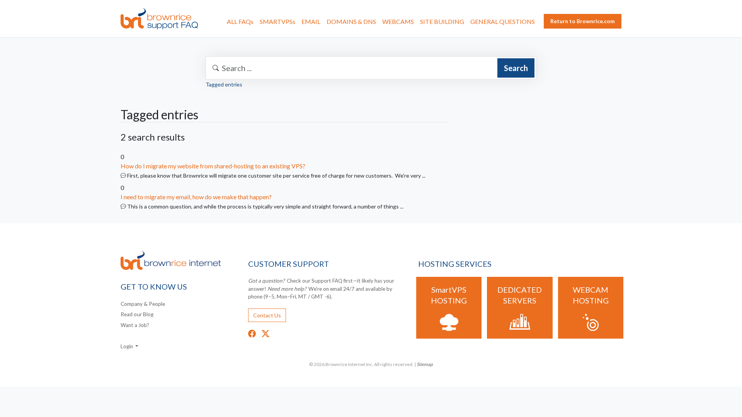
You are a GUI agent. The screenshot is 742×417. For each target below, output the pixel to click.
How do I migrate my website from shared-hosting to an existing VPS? (213, 166)
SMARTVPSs (277, 21)
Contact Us (267, 315)
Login (127, 346)
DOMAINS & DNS (351, 21)
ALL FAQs (240, 21)
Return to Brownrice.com (582, 21)
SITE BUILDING (442, 21)
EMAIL (310, 21)
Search (516, 68)
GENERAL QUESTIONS (502, 21)
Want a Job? (135, 325)
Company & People (143, 304)
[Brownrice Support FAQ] (159, 18)
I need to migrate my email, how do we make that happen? (196, 196)
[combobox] (371, 68)
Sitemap (425, 364)
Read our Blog (137, 314)
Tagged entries (224, 84)
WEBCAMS (398, 21)
